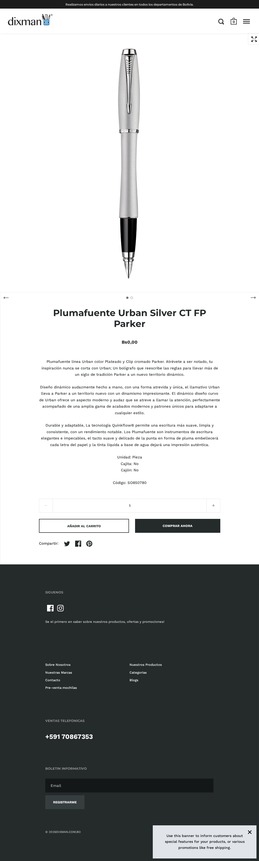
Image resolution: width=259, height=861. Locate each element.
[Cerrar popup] (230, 364)
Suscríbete (215, 462)
